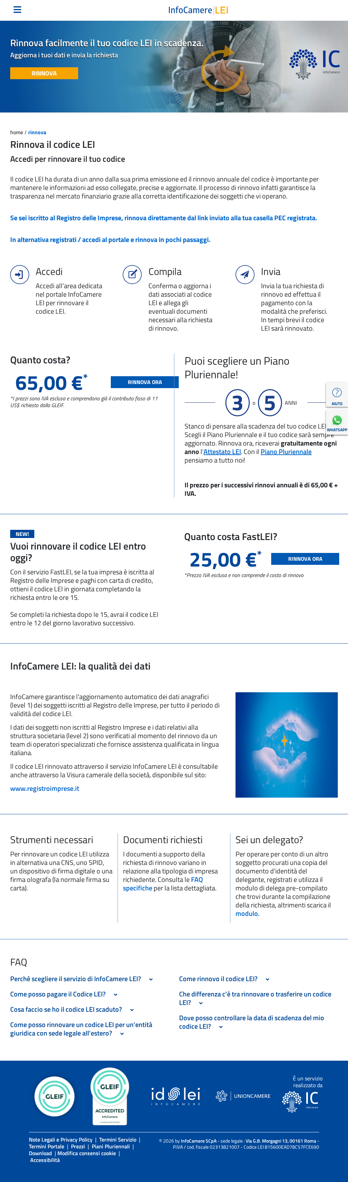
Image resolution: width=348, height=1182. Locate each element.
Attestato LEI (222, 451)
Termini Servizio (117, 1139)
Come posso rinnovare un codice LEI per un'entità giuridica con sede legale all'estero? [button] (81, 1028)
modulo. (248, 913)
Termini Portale (46, 1146)
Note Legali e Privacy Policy (60, 1139)
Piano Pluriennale (286, 451)
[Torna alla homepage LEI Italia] (198, 9)
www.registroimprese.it (44, 788)
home (17, 132)
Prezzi (78, 1146)
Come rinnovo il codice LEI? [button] (220, 978)
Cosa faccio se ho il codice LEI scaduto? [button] (68, 1009)
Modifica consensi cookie (86, 1153)
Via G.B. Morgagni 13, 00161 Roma (281, 1140)
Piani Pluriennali (111, 1146)
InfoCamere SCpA (198, 1140)
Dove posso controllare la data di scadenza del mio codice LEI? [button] (251, 1021)
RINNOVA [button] (44, 73)
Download (40, 1153)
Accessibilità (45, 1160)
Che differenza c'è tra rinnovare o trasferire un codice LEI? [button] (255, 998)
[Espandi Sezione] (151, 979)
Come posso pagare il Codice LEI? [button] (60, 994)
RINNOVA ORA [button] (145, 382)
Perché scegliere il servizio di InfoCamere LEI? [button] (77, 978)
